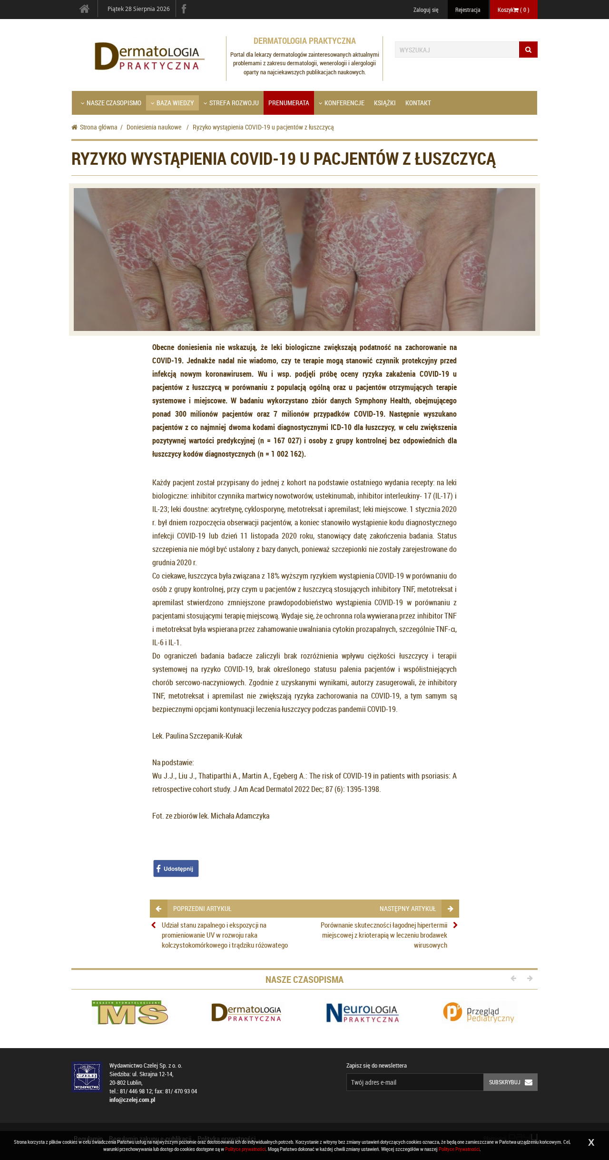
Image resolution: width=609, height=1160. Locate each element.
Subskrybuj (505, 1082)
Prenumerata (288, 102)
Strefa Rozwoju (234, 102)
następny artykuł (408, 908)
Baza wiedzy (175, 102)
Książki (385, 102)
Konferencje (344, 102)
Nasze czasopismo (114, 102)
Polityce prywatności (245, 1148)
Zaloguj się (425, 9)
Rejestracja (468, 9)
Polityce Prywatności (459, 1148)
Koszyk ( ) (514, 9)
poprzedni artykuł (202, 908)
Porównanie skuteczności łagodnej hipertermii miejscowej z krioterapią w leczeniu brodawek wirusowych (384, 935)
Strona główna (99, 126)
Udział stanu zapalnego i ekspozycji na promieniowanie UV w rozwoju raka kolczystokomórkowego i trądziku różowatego (225, 935)
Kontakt (418, 102)
